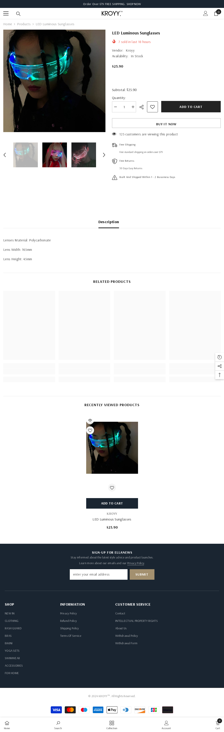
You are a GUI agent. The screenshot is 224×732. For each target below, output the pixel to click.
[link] (29, 371)
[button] (4, 155)
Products (24, 24)
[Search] (18, 13)
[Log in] (205, 13)
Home (7, 24)
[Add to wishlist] (152, 106)
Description (108, 221)
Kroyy (130, 50)
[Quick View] (90, 420)
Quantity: (119, 97)
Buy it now (166, 124)
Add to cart (191, 106)
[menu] (6, 13)
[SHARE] (143, 107)
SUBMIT (142, 574)
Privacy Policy (135, 563)
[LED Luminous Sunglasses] (112, 448)
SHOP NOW (134, 4)
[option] (54, 81)
